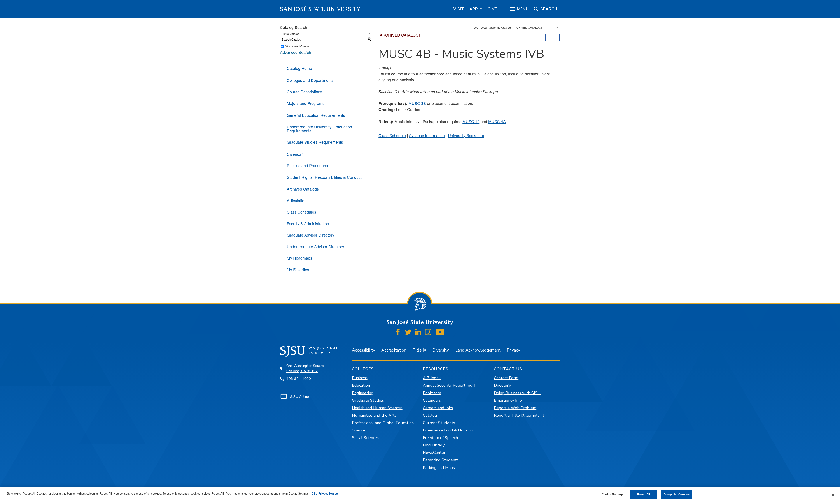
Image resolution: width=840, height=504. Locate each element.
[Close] (833, 495)
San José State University (320, 9)
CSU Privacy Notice (325, 493)
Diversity (440, 350)
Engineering (362, 393)
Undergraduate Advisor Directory (315, 246)
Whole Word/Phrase (297, 46)
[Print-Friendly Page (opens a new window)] (548, 37)
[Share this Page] (541, 37)
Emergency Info (508, 400)
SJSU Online (299, 396)
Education (361, 385)
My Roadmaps (299, 258)
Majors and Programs (305, 103)
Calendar (295, 154)
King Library (433, 445)
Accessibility (363, 350)
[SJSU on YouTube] (440, 332)
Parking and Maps (439, 467)
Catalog (430, 415)
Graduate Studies (368, 400)
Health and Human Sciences (377, 407)
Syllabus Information (427, 135)
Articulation (296, 200)
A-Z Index (432, 377)
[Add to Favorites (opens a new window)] (533, 37)
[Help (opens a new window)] (556, 37)
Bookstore (432, 393)
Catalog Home (299, 68)
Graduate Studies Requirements (315, 142)
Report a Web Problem (515, 407)
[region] (458, 9)
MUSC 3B (417, 103)
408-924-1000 (298, 378)
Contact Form (506, 377)
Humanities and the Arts (374, 415)
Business (360, 377)
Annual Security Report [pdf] (449, 385)
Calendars (432, 400)
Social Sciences (365, 437)
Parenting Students (440, 460)
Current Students (439, 422)
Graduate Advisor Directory (310, 235)
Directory (502, 385)
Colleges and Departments (310, 80)
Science (358, 430)
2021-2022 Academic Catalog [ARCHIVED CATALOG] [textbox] (508, 27)
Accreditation (393, 350)
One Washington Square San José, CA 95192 (305, 368)
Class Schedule (392, 135)
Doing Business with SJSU (517, 393)
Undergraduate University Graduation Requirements (319, 128)
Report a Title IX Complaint (519, 415)
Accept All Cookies (676, 494)
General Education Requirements (316, 115)
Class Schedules (301, 212)
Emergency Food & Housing (448, 430)
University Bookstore (466, 135)
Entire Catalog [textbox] (290, 34)
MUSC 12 (471, 121)
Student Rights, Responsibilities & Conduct (324, 177)
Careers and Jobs (438, 407)
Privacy (513, 350)
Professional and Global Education (383, 422)
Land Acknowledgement (478, 350)
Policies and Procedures (308, 165)
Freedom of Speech (440, 437)
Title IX (419, 350)
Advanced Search (295, 52)
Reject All (643, 494)
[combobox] (516, 27)
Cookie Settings (612, 494)
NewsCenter (434, 452)
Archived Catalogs (303, 189)
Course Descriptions (304, 91)
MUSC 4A (497, 121)
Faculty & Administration (308, 223)
